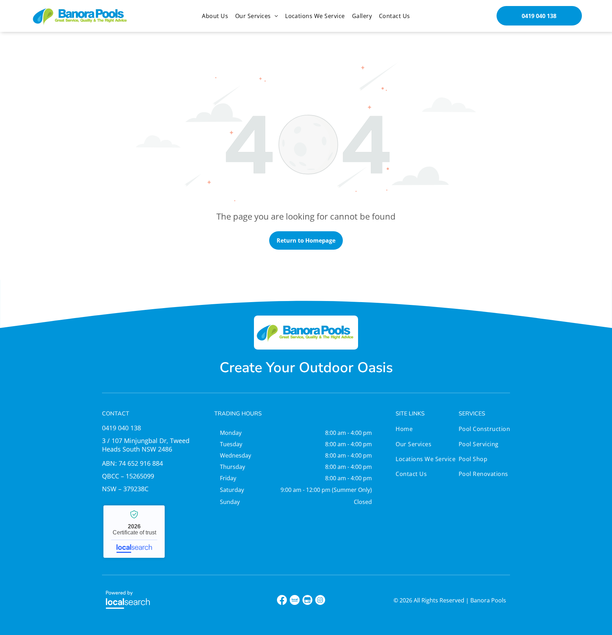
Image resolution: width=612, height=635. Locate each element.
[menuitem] (215, 16)
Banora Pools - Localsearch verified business (134, 531)
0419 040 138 (121, 428)
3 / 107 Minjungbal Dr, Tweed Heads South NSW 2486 (145, 444)
